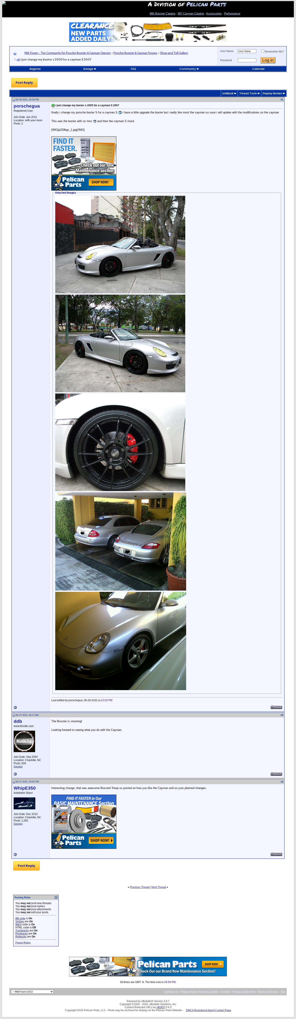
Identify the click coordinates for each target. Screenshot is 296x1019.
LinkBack (227, 93)
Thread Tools (248, 93)
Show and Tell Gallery (174, 53)
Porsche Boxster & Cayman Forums (135, 53)
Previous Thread (140, 887)
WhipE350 (25, 788)
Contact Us (171, 991)
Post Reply (24, 82)
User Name (227, 51)
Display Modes (272, 93)
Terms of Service (267, 991)
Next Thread (158, 887)
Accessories (214, 13)
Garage (88, 69)
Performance (232, 13)
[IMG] (18, 924)
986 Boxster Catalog (162, 13)
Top (283, 991)
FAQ (133, 69)
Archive (225, 991)
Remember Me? (274, 51)
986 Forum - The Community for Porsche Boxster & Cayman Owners (67, 53)
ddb (18, 721)
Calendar (258, 69)
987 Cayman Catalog (191, 13)
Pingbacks (21, 933)
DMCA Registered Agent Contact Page (208, 1010)
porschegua (27, 106)
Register (35, 69)
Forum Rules (23, 942)
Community (187, 69)
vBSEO (161, 1007)
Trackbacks (22, 930)
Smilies (19, 921)
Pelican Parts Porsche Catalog (199, 991)
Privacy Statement (243, 991)
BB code (20, 918)
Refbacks (20, 936)
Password (226, 60)
